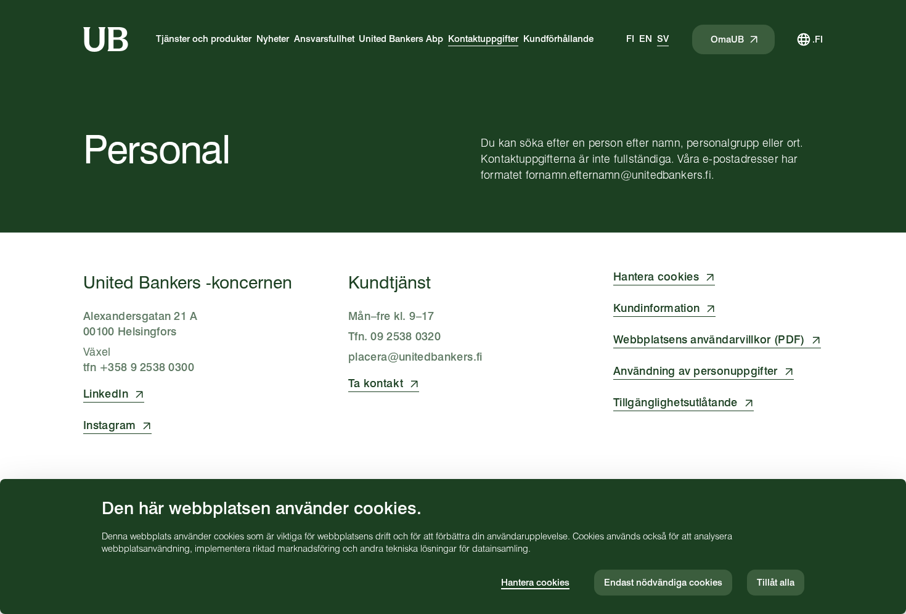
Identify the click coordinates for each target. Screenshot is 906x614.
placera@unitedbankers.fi (415, 356)
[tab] (630, 39)
